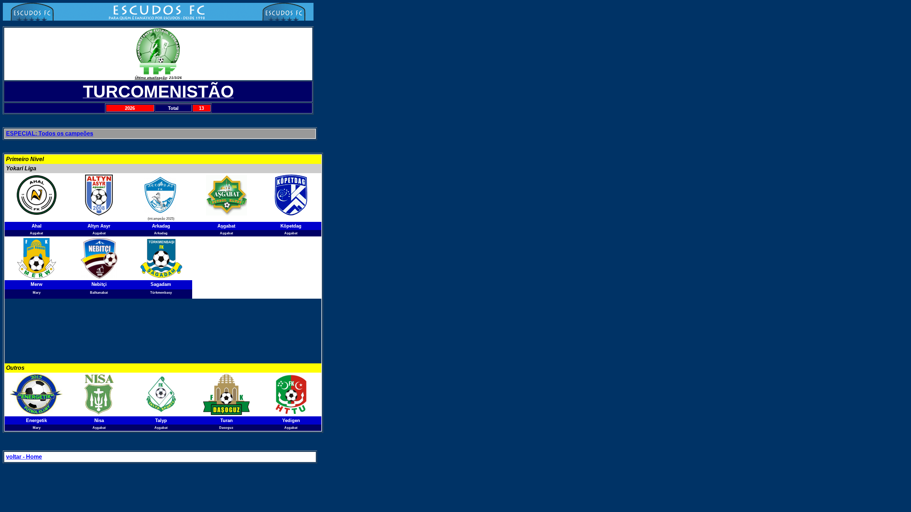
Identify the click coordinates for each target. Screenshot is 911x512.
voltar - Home (24, 457)
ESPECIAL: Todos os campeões (49, 133)
